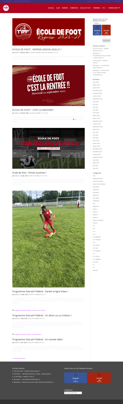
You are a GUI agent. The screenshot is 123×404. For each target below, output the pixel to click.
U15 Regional (97, 251)
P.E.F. (104, 8)
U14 (94, 234)
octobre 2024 (97, 124)
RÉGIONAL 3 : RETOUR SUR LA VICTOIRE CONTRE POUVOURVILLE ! (101, 73)
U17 (94, 253)
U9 (57, 52)
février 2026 (96, 85)
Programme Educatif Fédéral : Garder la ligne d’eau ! (40, 291)
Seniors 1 (95, 212)
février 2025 (96, 115)
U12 (94, 228)
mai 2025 (95, 107)
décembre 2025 (97, 90)
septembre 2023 (97, 157)
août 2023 (96, 160)
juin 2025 (95, 104)
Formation (74, 8)
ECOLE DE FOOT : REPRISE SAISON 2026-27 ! (37, 49)
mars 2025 (96, 113)
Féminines (96, 8)
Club (58, 8)
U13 (94, 231)
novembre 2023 (97, 151)
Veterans (95, 270)
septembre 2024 (97, 126)
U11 (42, 113)
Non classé (96, 198)
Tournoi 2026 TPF (114, 8)
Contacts (106, 1)
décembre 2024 (97, 121)
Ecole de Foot (85, 8)
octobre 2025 (97, 96)
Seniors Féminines (98, 220)
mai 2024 (95, 135)
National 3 (96, 195)
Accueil (89, 1)
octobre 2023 (97, 154)
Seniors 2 (95, 214)
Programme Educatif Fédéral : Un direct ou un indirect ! (42, 315)
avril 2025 (95, 110)
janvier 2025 (96, 118)
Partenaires (98, 1)
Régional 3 (96, 206)
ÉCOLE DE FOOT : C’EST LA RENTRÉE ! (33, 109)
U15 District (96, 245)
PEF (41, 294)
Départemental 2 (98, 178)
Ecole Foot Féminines (47, 52)
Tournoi (95, 223)
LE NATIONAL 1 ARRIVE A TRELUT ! (24, 376)
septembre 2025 (97, 99)
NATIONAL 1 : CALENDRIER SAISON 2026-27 (27, 379)
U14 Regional (97, 237)
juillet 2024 (96, 129)
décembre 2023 (97, 149)
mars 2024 (96, 140)
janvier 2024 (96, 146)
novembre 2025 (97, 93)
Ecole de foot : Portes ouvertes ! (29, 172)
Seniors (65, 8)
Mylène (17, 52)
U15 (94, 242)
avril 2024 (95, 138)
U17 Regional (97, 259)
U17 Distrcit (96, 256)
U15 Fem (95, 248)
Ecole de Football (35, 52)
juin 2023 (95, 165)
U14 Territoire (97, 240)
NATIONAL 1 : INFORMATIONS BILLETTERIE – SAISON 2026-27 (102, 56)
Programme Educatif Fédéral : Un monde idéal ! (37, 339)
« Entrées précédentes (18, 358)
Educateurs (96, 187)
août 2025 (96, 101)
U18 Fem (95, 262)
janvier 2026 (96, 88)
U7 (55, 52)
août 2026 (96, 82)
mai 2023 (95, 168)
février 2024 (96, 143)
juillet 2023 (96, 163)
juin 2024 (95, 132)
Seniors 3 (95, 217)
